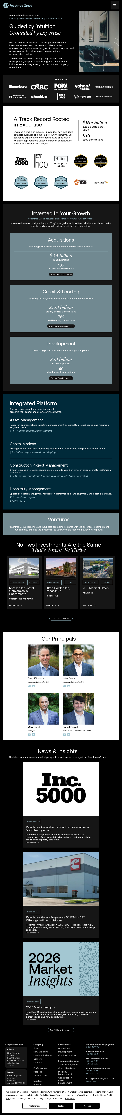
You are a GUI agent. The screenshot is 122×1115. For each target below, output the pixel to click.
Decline (61, 1106)
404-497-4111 (91, 1081)
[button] (115, 5)
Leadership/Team (43, 1055)
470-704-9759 (92, 1061)
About (37, 1048)
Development (65, 1051)
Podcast (38, 1084)
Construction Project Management (65, 1080)
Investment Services (68, 1061)
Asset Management (68, 1064)
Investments (64, 1044)
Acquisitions (64, 1048)
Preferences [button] (70, 1098)
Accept (87, 1106)
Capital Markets (66, 1068)
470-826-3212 (92, 1054)
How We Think (41, 1051)
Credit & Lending (67, 1055)
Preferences (34, 1106)
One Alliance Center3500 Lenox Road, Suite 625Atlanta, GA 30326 (15, 1059)
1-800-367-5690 (92, 1047)
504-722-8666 (92, 1074)
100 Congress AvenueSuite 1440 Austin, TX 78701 (16, 1079)
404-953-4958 (92, 1071)
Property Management (65, 1073)
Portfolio (38, 1071)
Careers (38, 1059)
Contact (38, 1062)
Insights (37, 1081)
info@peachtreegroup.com (100, 1078)
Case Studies (40, 1075)
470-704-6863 (92, 1064)
